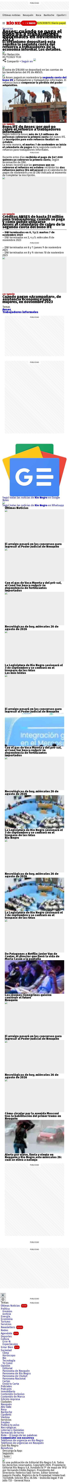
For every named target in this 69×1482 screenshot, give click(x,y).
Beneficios (7, 1448)
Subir (7, 1456)
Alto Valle (6, 1407)
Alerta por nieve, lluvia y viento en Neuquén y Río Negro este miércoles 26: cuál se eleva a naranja (33, 1157)
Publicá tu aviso (10, 1425)
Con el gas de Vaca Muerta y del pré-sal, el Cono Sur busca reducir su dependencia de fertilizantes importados (33, 586)
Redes (4, 1330)
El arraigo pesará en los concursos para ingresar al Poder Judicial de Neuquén (33, 545)
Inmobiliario (8, 1391)
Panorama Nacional (14, 1378)
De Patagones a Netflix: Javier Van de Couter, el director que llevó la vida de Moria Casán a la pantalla (32, 956)
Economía (7, 1319)
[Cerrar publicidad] (3, 1295)
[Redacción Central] (3, 51)
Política (5, 1309)
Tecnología (8, 1360)
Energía (5, 1316)
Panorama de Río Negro (16, 1373)
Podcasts (6, 1389)
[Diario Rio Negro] (3, 1459)
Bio (4, 1358)
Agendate (9, 1333)
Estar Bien (10, 1347)
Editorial (7, 1368)
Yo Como (7, 1363)
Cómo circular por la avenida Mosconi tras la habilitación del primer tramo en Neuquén (33, 1116)
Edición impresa (10, 1399)
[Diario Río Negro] (17, 23)
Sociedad (6, 1350)
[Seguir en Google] (3, 74)
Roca (38, 15)
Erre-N (6, 1341)
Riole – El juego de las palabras (19, 1435)
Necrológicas (8, 1427)
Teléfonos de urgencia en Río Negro (22, 1440)
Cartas (6, 1381)
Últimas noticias (11, 15)
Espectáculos (10, 1344)
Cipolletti (62, 15)
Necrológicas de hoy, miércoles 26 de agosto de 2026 (31, 628)
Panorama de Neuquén (16, 1371)
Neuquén (28, 15)
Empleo (5, 1422)
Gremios (7, 1311)
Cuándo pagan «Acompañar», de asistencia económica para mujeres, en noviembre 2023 (31, 299)
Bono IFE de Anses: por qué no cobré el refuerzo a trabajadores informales (31, 129)
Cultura (5, 1339)
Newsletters (11, 1327)
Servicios (7, 28)
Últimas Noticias (13, 1305)
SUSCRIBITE (51, 23)
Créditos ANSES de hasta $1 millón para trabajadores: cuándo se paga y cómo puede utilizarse (33, 219)
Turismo (5, 1321)
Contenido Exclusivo (12, 1394)
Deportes (6, 1336)
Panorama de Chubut (14, 1376)
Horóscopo (8, 1355)
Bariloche (49, 15)
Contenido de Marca (13, 1396)
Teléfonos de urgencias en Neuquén (22, 1443)
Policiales (6, 1386)
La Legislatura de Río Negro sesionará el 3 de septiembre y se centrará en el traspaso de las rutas (34, 667)
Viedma (5, 1417)
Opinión (5, 1366)
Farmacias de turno (12, 1432)
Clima (5, 1353)
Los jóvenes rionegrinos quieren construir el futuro (28, 996)
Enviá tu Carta (10, 1384)
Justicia (6, 1314)
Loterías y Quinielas (12, 1430)
